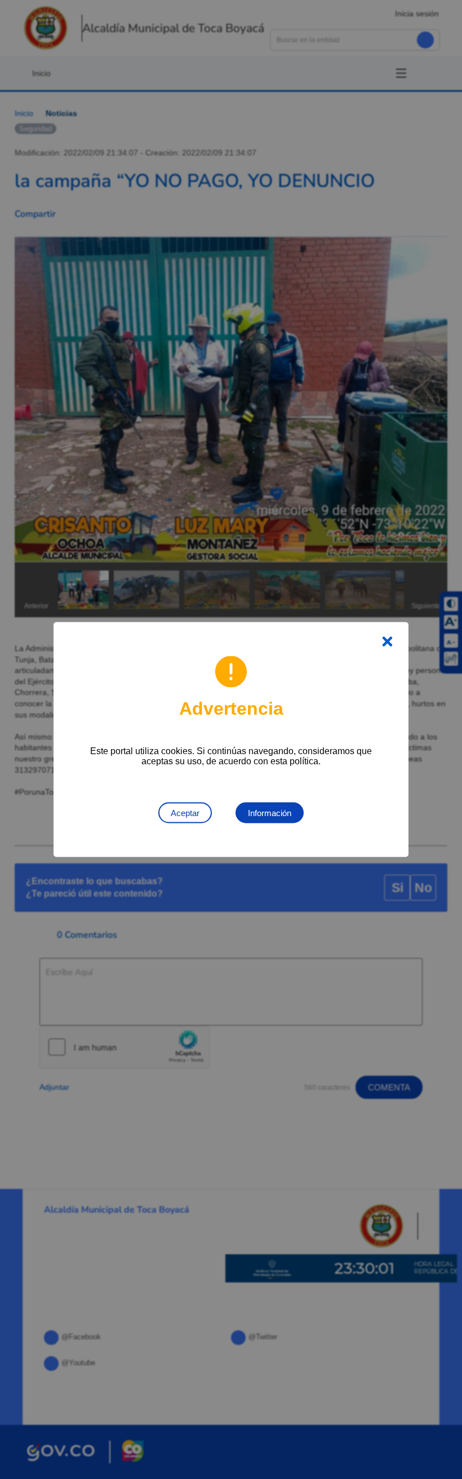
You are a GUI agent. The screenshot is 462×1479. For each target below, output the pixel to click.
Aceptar (185, 813)
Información (269, 813)
